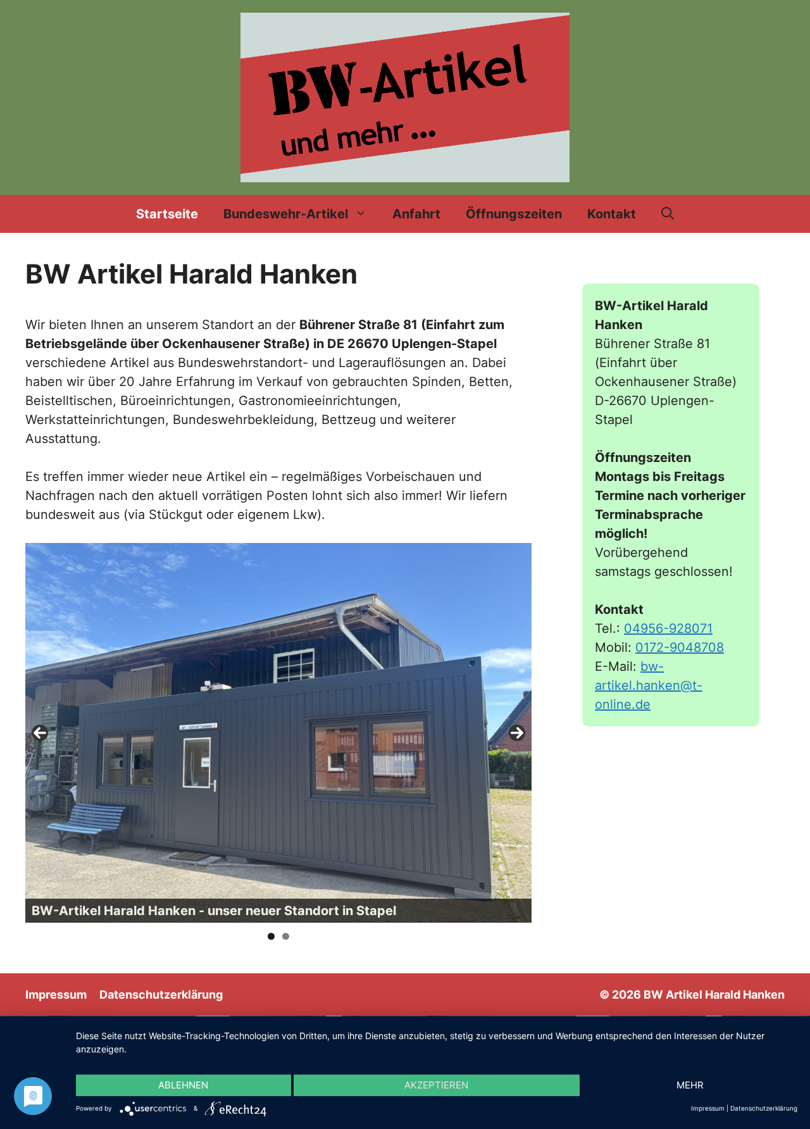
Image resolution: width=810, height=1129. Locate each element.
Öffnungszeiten (514, 213)
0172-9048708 (679, 647)
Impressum (56, 994)
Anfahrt (416, 213)
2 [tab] (285, 936)
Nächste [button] (517, 733)
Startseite (167, 213)
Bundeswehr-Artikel (285, 213)
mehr (690, 1085)
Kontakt (611, 213)
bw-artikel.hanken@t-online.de (648, 685)
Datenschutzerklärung (161, 994)
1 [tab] (271, 936)
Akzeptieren (436, 1085)
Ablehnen (183, 1085)
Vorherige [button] (40, 733)
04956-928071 (668, 628)
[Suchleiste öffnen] (668, 214)
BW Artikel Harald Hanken (714, 994)
